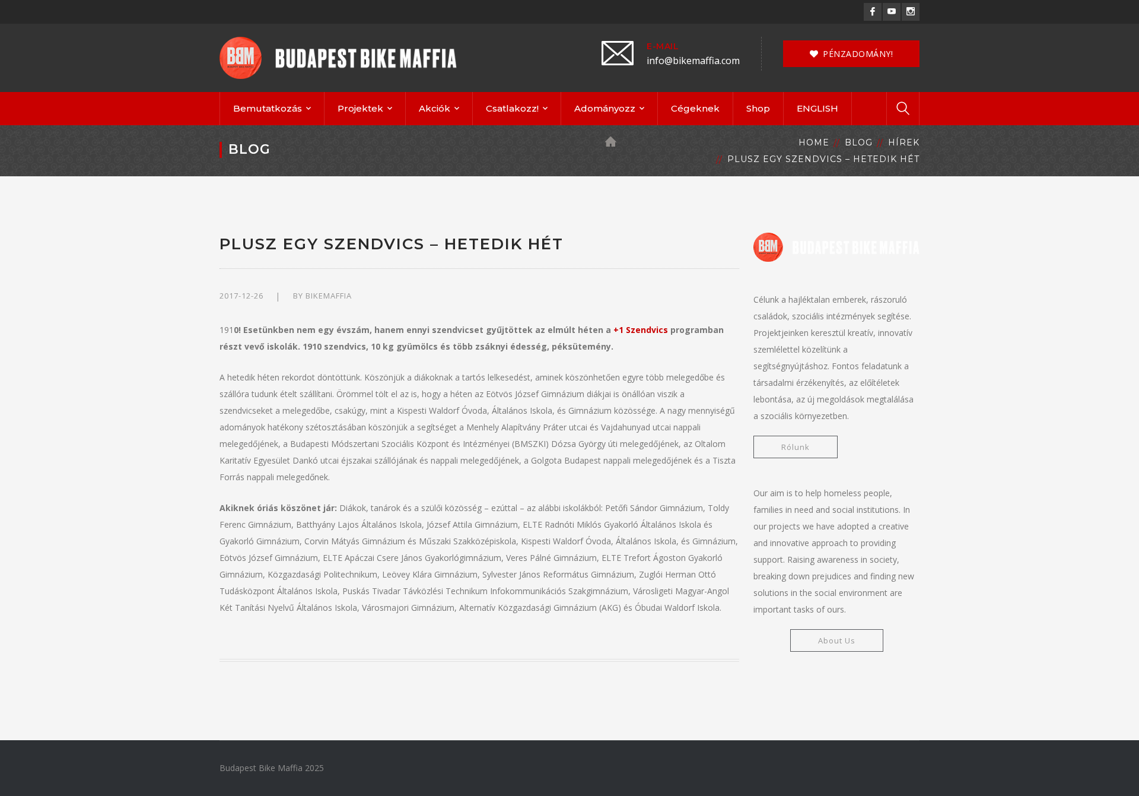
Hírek (904, 142)
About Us (836, 640)
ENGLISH (817, 108)
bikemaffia (329, 295)
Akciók (434, 108)
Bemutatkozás (267, 108)
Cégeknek (695, 108)
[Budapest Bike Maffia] (338, 56)
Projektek (360, 108)
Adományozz (604, 108)
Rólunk (795, 447)
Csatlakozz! (512, 108)
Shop (758, 108)
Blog (859, 142)
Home (813, 142)
